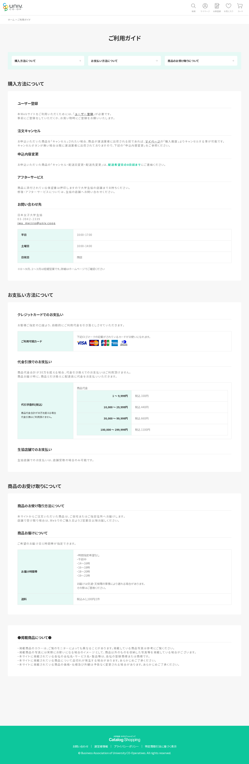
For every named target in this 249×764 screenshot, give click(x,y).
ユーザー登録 (84, 114)
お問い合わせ (80, 746)
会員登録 (217, 11)
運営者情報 (101, 746)
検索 (194, 11)
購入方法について (25, 61)
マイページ (205, 11)
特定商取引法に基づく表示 (161, 746)
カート (240, 11)
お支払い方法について (104, 61)
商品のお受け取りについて (183, 61)
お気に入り (228, 11)
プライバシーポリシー (126, 746)
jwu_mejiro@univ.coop (37, 223)
